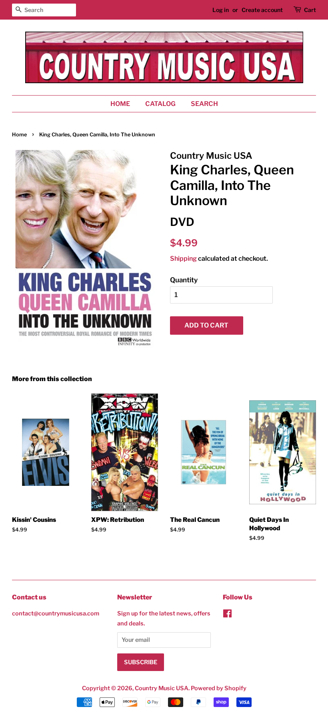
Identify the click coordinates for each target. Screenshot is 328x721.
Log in (220, 9)
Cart (310, 9)
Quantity (184, 280)
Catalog (160, 104)
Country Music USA (161, 688)
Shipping (183, 258)
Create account (262, 9)
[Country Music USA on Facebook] (227, 615)
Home (120, 104)
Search (204, 104)
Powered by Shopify (218, 688)
